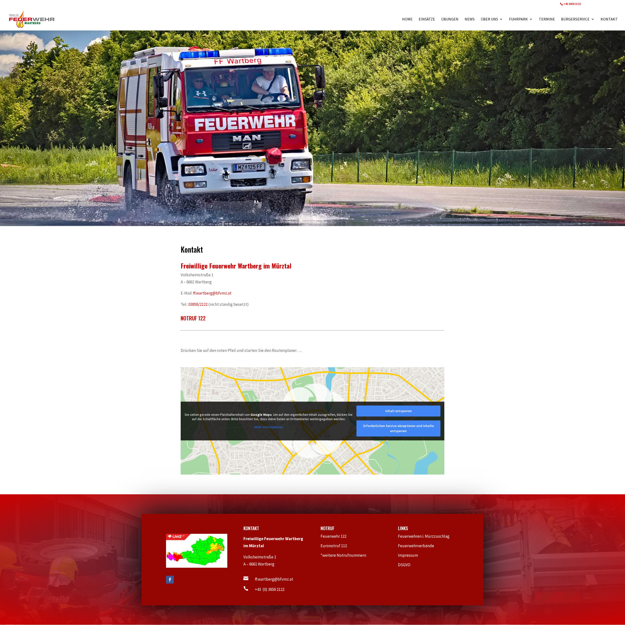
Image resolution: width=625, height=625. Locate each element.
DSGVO (406, 564)
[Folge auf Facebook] (170, 580)
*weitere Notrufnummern (346, 555)
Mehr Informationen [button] (268, 427)
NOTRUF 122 (193, 318)
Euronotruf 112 (336, 545)
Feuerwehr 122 (336, 536)
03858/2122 (198, 304)
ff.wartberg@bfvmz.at (212, 293)
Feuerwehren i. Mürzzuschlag (426, 536)
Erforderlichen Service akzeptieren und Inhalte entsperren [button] (398, 428)
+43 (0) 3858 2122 (269, 589)
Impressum (410, 555)
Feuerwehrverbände (418, 545)
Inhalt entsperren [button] (398, 411)
